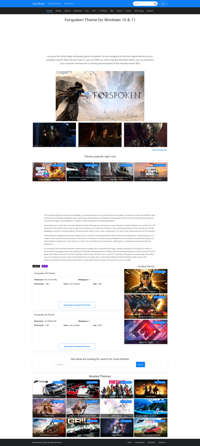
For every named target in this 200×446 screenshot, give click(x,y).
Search (140, 364)
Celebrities (78, 11)
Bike (112, 11)
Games (49, 11)
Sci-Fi (94, 11)
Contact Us (162, 442)
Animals (150, 11)
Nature (67, 11)
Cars (87, 11)
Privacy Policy (139, 442)
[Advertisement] (100, 38)
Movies (58, 11)
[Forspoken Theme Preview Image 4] (145, 135)
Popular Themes (54, 4)
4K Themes (68, 4)
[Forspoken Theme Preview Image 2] (54, 135)
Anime (119, 11)
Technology (139, 11)
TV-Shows (103, 11)
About (130, 442)
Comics (128, 11)
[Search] (155, 3)
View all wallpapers (159, 150)
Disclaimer (151, 442)
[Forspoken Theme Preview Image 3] (99, 135)
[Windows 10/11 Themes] (38, 3)
